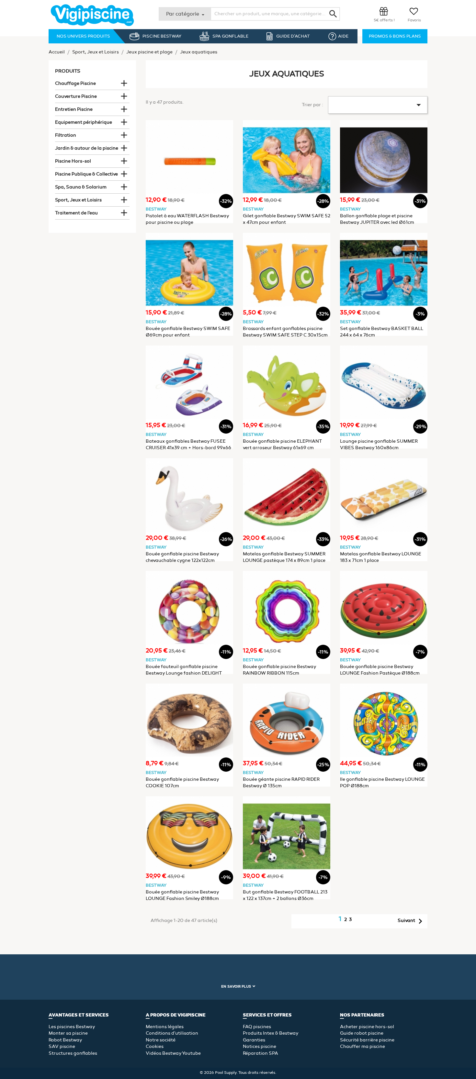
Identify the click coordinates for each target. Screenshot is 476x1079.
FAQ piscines (257, 1026)
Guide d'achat (293, 36)
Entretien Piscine (74, 109)
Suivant (411, 921)
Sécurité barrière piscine (367, 1040)
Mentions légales (165, 1026)
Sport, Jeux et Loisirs (78, 200)
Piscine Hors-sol (73, 161)
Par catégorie (183, 14)
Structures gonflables (73, 1053)
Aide (343, 36)
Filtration (65, 135)
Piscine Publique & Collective (86, 174)
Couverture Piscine (76, 96)
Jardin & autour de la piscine (86, 148)
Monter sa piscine (68, 1033)
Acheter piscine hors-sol (367, 1026)
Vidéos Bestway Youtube (173, 1053)
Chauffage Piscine (75, 83)
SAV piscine (62, 1046)
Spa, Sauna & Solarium (81, 187)
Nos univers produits (83, 36)
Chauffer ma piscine (362, 1046)
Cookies (155, 1046)
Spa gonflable (230, 36)
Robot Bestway (65, 1040)
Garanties (254, 1040)
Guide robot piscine (361, 1033)
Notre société (161, 1040)
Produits (67, 71)
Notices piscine (259, 1046)
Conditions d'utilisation (172, 1033)
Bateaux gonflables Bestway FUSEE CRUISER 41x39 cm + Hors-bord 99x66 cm (188, 447)
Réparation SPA (260, 1053)
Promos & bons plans (395, 36)
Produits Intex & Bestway (271, 1033)
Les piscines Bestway (72, 1026)
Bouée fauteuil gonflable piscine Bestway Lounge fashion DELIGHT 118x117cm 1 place (184, 673)
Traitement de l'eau (76, 213)
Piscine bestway (161, 36)
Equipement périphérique (83, 122)
